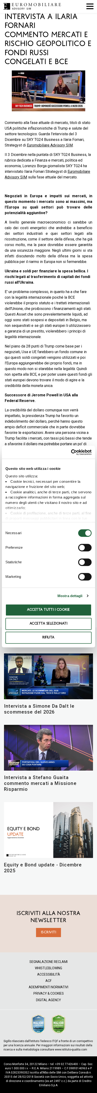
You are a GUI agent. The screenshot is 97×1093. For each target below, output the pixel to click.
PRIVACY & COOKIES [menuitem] (48, 993)
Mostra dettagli (70, 596)
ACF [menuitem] (48, 981)
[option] (48, 91)
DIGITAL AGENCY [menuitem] (48, 1000)
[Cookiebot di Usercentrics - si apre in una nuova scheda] (71, 452)
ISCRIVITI (48, 932)
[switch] (85, 547)
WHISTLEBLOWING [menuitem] (48, 968)
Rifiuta (48, 637)
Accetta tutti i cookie (48, 610)
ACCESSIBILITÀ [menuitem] (48, 974)
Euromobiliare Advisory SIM (50, 145)
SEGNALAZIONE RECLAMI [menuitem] (48, 962)
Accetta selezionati (48, 624)
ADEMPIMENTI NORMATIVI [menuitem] (48, 987)
